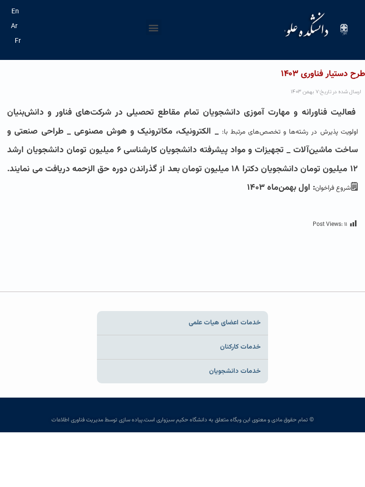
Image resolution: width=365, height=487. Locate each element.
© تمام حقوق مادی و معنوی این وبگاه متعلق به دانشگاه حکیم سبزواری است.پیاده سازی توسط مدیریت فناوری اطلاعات (182, 420)
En (15, 12)
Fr (18, 41)
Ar (14, 26)
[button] (154, 27)
